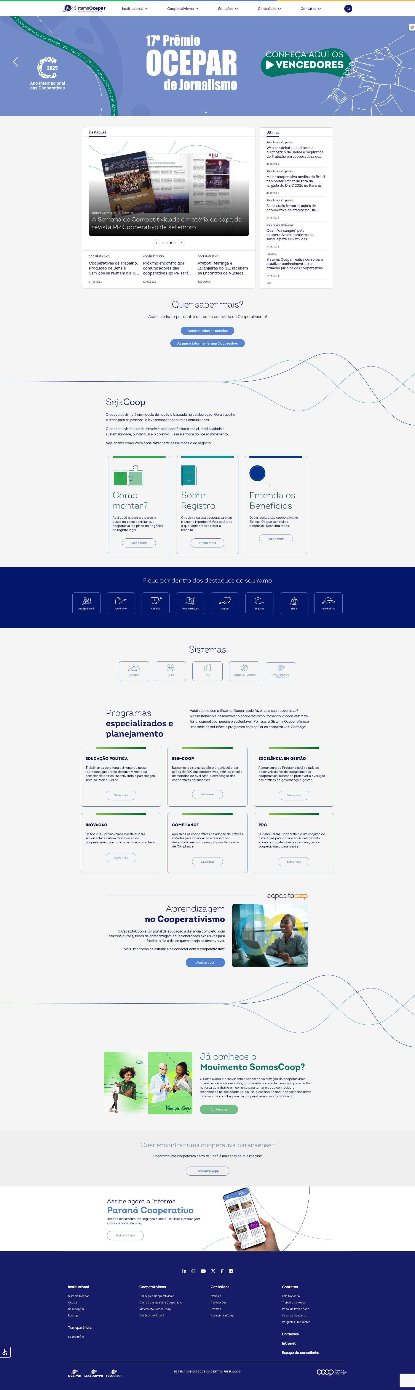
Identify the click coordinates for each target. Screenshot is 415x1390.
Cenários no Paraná (151, 1315)
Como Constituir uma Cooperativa (160, 1302)
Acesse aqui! (205, 962)
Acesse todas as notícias (207, 331)
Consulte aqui (207, 1171)
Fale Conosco (291, 1296)
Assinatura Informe (223, 1315)
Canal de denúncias (294, 1315)
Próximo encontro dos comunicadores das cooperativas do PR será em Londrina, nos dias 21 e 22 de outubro (167, 268)
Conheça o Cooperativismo (156, 1296)
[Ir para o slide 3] (171, 243)
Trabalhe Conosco (294, 1302)
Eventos (216, 1309)
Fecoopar (74, 1315)
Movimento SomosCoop (155, 1309)
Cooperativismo (180, 9)
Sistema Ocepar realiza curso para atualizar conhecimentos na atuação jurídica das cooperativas (295, 263)
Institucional (132, 9)
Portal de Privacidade (295, 1309)
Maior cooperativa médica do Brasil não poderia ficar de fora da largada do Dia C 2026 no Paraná (296, 181)
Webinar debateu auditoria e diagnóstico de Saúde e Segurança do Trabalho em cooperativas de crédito (295, 152)
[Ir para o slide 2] (167, 243)
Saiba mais (139, 543)
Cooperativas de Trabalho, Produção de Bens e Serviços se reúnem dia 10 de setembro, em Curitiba (113, 268)
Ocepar (73, 1302)
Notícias (216, 1296)
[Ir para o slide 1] (163, 243)
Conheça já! (219, 1109)
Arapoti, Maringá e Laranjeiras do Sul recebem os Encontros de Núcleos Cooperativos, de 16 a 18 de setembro (223, 268)
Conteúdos (267, 9)
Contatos (308, 9)
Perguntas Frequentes (296, 1322)
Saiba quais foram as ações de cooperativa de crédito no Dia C (293, 208)
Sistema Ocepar (78, 1296)
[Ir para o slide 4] (175, 243)
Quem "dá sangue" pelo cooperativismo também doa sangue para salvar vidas (290, 234)
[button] (348, 8)
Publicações (219, 1302)
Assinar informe (125, 1235)
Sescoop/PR (76, 1309)
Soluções (225, 9)
